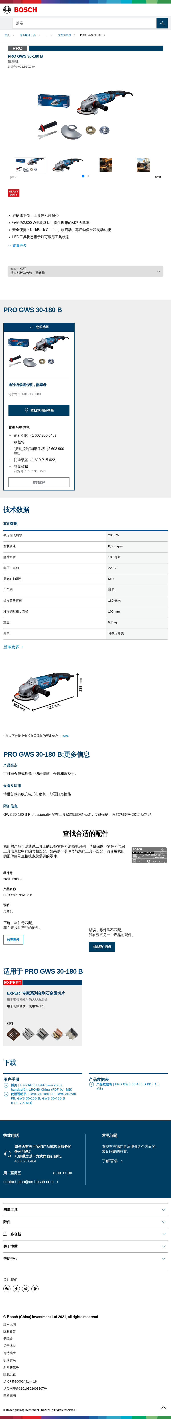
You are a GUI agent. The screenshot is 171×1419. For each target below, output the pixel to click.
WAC (65, 736)
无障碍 (8, 1339)
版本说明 (9, 1324)
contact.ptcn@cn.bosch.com (29, 1182)
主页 (7, 35)
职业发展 (9, 1360)
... (47, 35)
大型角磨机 (64, 35)
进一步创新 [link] (12, 1234)
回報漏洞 (9, 1395)
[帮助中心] (164, 1259)
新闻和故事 (11, 1367)
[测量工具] (164, 1210)
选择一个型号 (18, 268)
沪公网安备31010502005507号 (25, 1388)
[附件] (164, 1222)
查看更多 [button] (19, 245)
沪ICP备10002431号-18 (20, 1381)
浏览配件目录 (102, 947)
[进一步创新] (164, 1234)
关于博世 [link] (10, 1246)
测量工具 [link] (10, 1210)
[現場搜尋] (162, 23)
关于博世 (9, 1346)
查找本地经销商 (42, 410)
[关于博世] (164, 1246)
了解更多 (110, 1161)
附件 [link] (6, 1222)
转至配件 (13, 940)
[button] (158, 177)
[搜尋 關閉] (152, 22)
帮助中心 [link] (10, 1258)
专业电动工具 (28, 35)
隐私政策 (9, 1331)
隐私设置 (9, 1374)
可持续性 (9, 1353)
